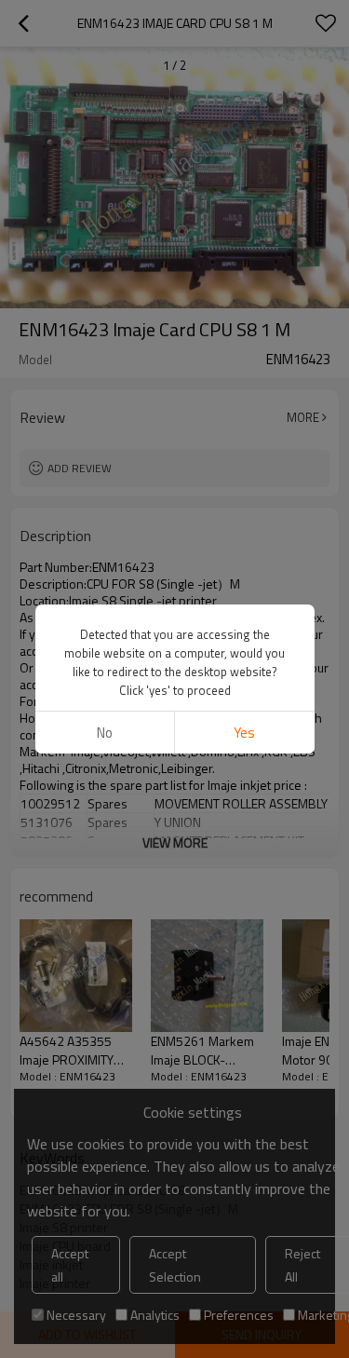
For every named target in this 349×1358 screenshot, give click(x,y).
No (105, 732)
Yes (244, 732)
